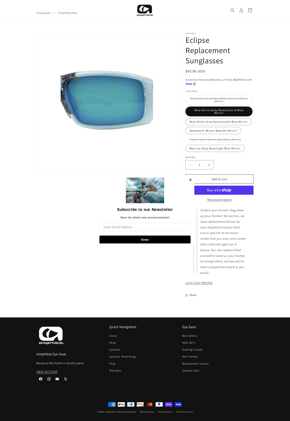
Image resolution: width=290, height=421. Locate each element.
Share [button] (193, 295)
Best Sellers (189, 336)
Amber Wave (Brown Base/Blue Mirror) (217, 140)
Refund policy (147, 411)
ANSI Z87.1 (189, 342)
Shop (112, 342)
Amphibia (110, 411)
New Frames (190, 356)
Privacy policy (165, 411)
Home (113, 336)
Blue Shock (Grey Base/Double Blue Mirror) (219, 121)
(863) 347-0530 (46, 372)
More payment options (219, 199)
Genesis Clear (191, 370)
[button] (45, 13)
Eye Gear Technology (122, 356)
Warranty (115, 370)
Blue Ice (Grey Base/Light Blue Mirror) (215, 148)
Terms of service (184, 411)
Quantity (190, 157)
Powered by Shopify (126, 411)
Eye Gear (114, 349)
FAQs (112, 363)
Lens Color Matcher (199, 283)
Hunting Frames (192, 349)
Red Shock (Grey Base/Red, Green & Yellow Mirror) (219, 101)
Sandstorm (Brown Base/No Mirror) (213, 130)
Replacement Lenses (195, 363)
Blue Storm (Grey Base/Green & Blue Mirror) (219, 111)
